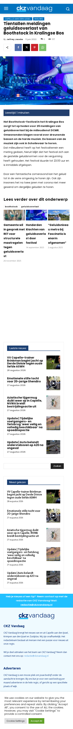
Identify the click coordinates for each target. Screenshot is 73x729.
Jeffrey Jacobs (15, 39)
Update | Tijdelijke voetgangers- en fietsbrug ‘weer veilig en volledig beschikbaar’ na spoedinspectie (25, 424)
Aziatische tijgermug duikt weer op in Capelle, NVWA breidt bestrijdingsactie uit (24, 402)
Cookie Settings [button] (16, 721)
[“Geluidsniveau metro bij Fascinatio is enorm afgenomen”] (58, 215)
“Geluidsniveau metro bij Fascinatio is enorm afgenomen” (58, 234)
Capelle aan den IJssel (18, 19)
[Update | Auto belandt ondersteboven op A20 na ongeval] (53, 447)
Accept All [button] (36, 721)
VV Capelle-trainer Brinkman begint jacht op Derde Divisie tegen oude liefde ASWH (25, 362)
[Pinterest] (34, 47)
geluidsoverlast (30, 206)
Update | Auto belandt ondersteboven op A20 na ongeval (25, 445)
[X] (26, 47)
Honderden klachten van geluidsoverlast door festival (36, 234)
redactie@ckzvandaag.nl (36, 655)
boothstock (11, 206)
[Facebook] (18, 47)
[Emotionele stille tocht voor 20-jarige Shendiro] (53, 383)
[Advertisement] (36, 303)
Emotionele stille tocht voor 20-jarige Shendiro (24, 379)
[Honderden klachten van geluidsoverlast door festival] (36, 215)
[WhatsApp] (42, 47)
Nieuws (39, 19)
